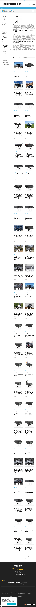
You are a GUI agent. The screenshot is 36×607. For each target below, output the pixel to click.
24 (25, 558)
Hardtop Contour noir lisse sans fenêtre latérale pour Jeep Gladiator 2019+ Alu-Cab (29, 176)
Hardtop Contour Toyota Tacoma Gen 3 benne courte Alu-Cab (29, 74)
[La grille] (13, 57)
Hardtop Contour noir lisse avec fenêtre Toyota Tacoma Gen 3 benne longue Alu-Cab (18, 94)
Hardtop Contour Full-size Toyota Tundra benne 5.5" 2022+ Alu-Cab (29, 315)
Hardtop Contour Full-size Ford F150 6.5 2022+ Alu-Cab (29, 276)
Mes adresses (20, 596)
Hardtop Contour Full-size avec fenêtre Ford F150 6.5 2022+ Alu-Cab (18, 276)
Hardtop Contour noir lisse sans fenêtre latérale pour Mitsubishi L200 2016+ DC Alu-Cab (29, 155)
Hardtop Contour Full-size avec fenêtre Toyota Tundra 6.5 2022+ (18, 258)
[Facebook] (17, 577)
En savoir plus (12, 601)
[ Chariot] (19, 68)
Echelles (5, 22)
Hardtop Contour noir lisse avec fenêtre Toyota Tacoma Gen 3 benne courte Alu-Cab (18, 549)
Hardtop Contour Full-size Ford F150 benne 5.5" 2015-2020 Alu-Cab (18, 490)
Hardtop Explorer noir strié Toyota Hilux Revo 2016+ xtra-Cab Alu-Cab (29, 451)
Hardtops (15, 77)
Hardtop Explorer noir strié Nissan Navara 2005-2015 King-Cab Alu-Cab (29, 432)
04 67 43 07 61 (4, 582)
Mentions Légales (12, 590)
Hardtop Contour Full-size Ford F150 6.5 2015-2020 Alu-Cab (29, 295)
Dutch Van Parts (6, 37)
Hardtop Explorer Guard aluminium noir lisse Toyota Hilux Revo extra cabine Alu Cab (18, 510)
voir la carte (30, 582)
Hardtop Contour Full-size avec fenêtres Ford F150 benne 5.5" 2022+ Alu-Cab (18, 471)
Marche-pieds (6, 24)
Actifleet (5, 29)
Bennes (5, 19)
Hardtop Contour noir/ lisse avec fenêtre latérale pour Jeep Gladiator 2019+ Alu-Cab (18, 176)
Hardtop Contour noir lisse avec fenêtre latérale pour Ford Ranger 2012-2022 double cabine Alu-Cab (18, 237)
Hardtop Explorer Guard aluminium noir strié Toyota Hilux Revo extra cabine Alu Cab (29, 490)
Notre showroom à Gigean (30, 590)
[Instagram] (19, 577)
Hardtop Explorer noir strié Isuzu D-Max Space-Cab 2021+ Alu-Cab (18, 393)
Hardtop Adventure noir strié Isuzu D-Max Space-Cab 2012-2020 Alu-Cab (18, 354)
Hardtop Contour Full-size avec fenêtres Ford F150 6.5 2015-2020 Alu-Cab (18, 295)
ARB (4, 33)
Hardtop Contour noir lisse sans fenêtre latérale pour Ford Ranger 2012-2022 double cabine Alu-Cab (29, 237)
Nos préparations (28, 593)
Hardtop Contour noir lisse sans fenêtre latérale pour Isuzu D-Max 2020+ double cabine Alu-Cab (29, 196)
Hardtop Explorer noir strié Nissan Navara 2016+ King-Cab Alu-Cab (18, 334)
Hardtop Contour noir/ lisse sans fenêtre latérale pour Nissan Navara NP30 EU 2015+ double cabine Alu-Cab (29, 134)
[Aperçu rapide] (17, 68)
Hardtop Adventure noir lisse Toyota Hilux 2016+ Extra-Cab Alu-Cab (29, 510)
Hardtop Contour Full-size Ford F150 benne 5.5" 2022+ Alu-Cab (29, 470)
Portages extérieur (6, 64)
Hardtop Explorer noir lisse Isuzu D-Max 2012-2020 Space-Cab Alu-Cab (29, 354)
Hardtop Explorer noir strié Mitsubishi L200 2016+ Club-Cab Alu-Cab (18, 412)
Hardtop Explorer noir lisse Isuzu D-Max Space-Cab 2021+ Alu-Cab (29, 373)
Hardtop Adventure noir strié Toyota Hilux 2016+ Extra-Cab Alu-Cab (29, 549)
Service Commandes (5, 590)
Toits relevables (5, 62)
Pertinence (29, 57)
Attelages (5, 18)
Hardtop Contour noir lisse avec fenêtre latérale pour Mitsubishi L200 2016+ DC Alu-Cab (18, 155)
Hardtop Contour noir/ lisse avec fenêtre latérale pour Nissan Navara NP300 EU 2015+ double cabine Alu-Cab (18, 134)
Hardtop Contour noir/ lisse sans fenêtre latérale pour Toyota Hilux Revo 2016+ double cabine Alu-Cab (29, 114)
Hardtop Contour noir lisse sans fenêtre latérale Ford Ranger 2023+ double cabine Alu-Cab (29, 217)
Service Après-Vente (5, 592)
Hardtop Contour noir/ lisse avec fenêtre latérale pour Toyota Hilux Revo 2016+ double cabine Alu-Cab (18, 114)
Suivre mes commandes (21, 593)
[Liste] (14, 57)
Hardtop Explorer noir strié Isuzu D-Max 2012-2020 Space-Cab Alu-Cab (18, 373)
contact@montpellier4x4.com (20, 574)
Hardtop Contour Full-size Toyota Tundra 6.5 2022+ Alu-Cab (29, 257)
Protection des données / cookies (14, 596)
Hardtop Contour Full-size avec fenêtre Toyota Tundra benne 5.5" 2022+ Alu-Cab (18, 315)
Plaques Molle (5, 58)
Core (4, 36)
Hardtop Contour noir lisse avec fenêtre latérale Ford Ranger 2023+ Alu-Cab (18, 216)
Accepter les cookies (11, 603)
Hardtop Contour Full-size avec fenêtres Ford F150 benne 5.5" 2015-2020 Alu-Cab (18, 74)
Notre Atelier (28, 592)
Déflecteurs (5, 20)
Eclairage (5, 23)
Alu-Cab (5, 32)
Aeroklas (5, 31)
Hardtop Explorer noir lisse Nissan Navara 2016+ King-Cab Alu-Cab (18, 451)
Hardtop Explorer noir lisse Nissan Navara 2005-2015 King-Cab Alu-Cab (18, 432)
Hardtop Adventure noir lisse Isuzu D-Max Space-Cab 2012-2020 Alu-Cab (29, 334)
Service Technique (5, 593)
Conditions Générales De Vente (13, 593)
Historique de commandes (20, 591)
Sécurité (4, 53)
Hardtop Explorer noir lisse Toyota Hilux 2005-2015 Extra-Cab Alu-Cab (18, 529)
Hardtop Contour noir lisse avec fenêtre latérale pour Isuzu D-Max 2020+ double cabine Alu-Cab (18, 196)
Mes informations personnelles (20, 598)
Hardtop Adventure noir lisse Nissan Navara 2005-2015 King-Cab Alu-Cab (28, 412)
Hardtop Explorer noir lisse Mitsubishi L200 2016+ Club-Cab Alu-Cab (29, 393)
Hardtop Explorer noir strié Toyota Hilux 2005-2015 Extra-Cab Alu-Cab (29, 529)
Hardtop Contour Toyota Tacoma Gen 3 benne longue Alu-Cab (29, 93)
